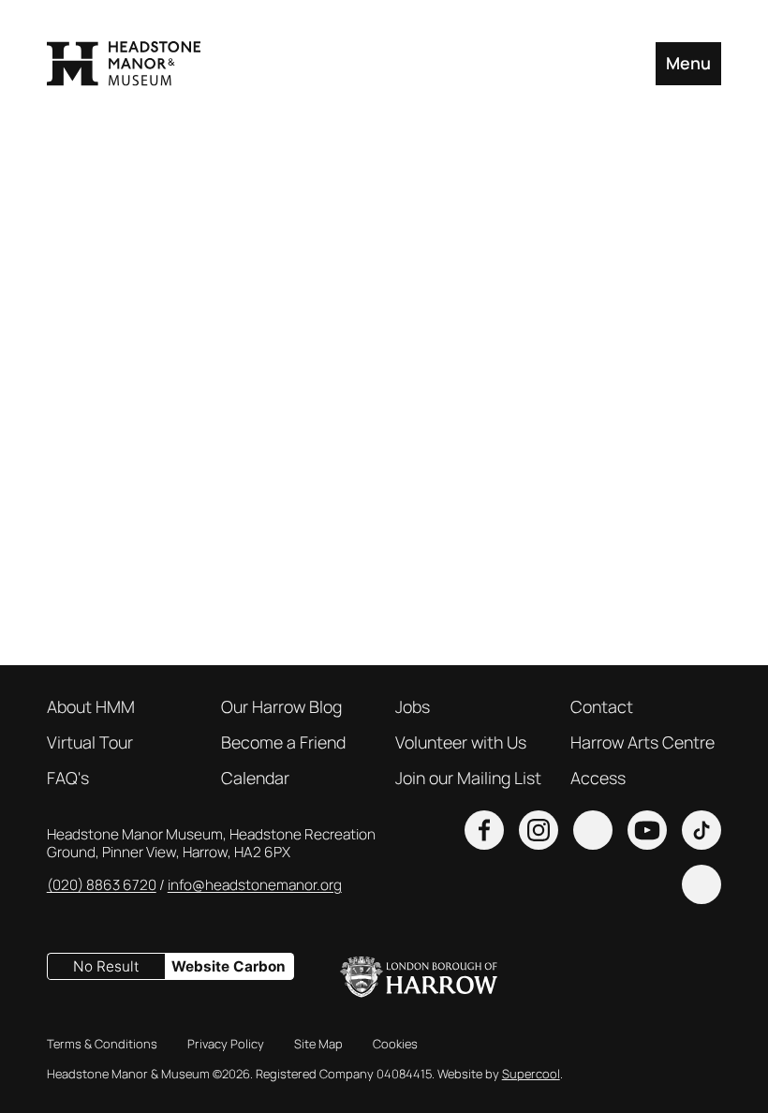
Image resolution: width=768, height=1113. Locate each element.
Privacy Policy (225, 1043)
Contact (601, 706)
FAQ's (68, 777)
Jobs (412, 706)
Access (598, 777)
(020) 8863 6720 (101, 885)
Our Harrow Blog (281, 706)
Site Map (318, 1043)
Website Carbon (228, 966)
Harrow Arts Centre (642, 742)
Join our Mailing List (468, 777)
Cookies (395, 1043)
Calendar (255, 777)
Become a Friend (283, 742)
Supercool (531, 1073)
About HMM (91, 706)
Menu (688, 63)
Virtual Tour (90, 742)
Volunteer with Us (460, 742)
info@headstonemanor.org (255, 885)
